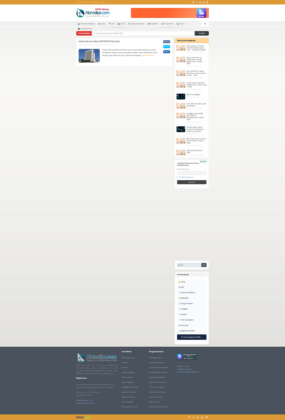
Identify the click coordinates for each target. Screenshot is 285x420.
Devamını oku (147, 55)
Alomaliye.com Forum (129, 407)
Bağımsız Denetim (128, 397)
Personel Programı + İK (157, 363)
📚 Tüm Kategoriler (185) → (191, 337)
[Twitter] (193, 2)
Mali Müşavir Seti (155, 358)
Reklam (86, 2)
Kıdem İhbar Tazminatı (157, 392)
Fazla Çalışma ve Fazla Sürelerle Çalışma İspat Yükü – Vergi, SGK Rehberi (196, 48)
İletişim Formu (82, 403)
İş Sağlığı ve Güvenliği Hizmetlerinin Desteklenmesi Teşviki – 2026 (195, 116)
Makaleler (154, 24)
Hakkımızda (95, 2)
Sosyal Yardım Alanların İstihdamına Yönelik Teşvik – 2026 (196, 85)
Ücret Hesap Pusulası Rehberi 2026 (109, 33)
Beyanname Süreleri (129, 392)
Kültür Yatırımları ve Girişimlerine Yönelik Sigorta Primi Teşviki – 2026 (194, 60)
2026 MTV (125, 363)
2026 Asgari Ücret (128, 358)
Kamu (122, 24)
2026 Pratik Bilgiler (193, 94)
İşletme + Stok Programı (157, 382)
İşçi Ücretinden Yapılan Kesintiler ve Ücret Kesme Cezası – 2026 (196, 73)
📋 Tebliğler (183, 309)
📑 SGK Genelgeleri (186, 320)
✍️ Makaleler (184, 298)
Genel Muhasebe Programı (159, 367)
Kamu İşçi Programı (156, 397)
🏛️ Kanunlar (183, 325)
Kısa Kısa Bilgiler (127, 402)
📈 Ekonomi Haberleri (187, 293)
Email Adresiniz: (183, 169)
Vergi (103, 24)
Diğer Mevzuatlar (137, 24)
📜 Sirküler (183, 314)
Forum (79, 2)
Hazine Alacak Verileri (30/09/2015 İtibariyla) (99, 41)
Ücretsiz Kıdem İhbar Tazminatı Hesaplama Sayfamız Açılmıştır (195, 129)
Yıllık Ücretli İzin (127, 377)
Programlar (168, 24)
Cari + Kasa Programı (157, 387)
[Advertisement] (191, 224)
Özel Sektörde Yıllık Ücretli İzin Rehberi (196, 105)
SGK (112, 24)
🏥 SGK (181, 287)
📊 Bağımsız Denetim (187, 331)
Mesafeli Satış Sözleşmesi (188, 372)
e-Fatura (125, 367)
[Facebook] (196, 2)
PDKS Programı (154, 402)
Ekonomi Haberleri (88, 24)
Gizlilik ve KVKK (183, 366)
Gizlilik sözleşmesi (187, 177)
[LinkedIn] (200, 2)
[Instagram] (207, 2)
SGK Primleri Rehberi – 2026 (194, 151)
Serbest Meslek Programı (158, 372)
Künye (91, 403)
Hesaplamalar (86, 29)
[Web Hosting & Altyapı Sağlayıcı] (84, 417)
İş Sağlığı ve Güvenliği (130, 387)
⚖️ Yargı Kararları (186, 303)
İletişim (103, 2)
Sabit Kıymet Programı (157, 377)
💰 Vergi (182, 282)
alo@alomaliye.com (84, 400)
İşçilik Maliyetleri (127, 382)
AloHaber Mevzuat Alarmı (158, 407)
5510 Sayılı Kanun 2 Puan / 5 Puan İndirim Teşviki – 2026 (196, 141)
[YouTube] (203, 2)
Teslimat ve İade (184, 369)
